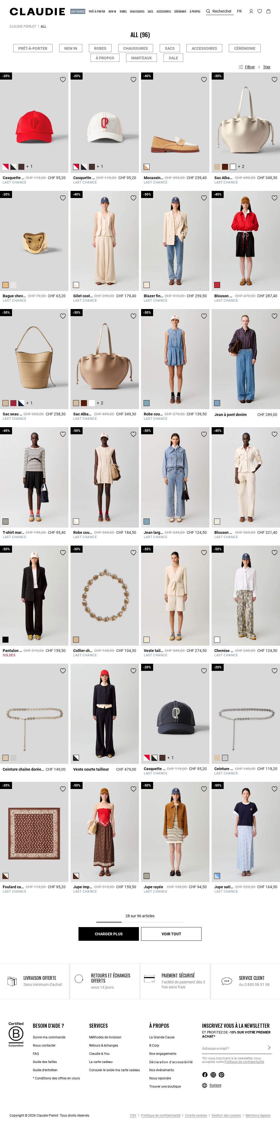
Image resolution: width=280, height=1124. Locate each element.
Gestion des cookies (226, 1115)
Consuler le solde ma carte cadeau (114, 1070)
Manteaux (141, 58)
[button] (78, 11)
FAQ (36, 1054)
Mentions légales (257, 1115)
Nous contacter (44, 1045)
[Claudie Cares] (16, 1034)
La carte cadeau (101, 1062)
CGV (133, 1115)
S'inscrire (269, 1048)
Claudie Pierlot (23, 26)
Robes (100, 48)
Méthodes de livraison (105, 1037)
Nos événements (161, 1070)
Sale (173, 58)
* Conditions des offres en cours (56, 1078)
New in (70, 48)
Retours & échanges (103, 1045)
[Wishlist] (62, 79)
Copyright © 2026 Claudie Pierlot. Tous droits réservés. (50, 1115)
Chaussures (135, 48)
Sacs (170, 48)
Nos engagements (162, 1054)
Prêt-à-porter (32, 48)
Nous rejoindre (160, 1078)
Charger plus (109, 934)
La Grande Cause (161, 1037)
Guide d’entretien (45, 1070)
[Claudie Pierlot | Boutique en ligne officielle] (37, 11)
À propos (105, 58)
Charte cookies (195, 1115)
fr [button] (239, 11)
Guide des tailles (45, 1062)
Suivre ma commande (49, 1037)
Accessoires (204, 48)
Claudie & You (99, 1054)
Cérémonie (244, 48)
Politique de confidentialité (244, 1062)
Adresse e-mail (214, 1048)
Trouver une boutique (165, 1086)
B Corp (154, 1045)
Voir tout (171, 934)
